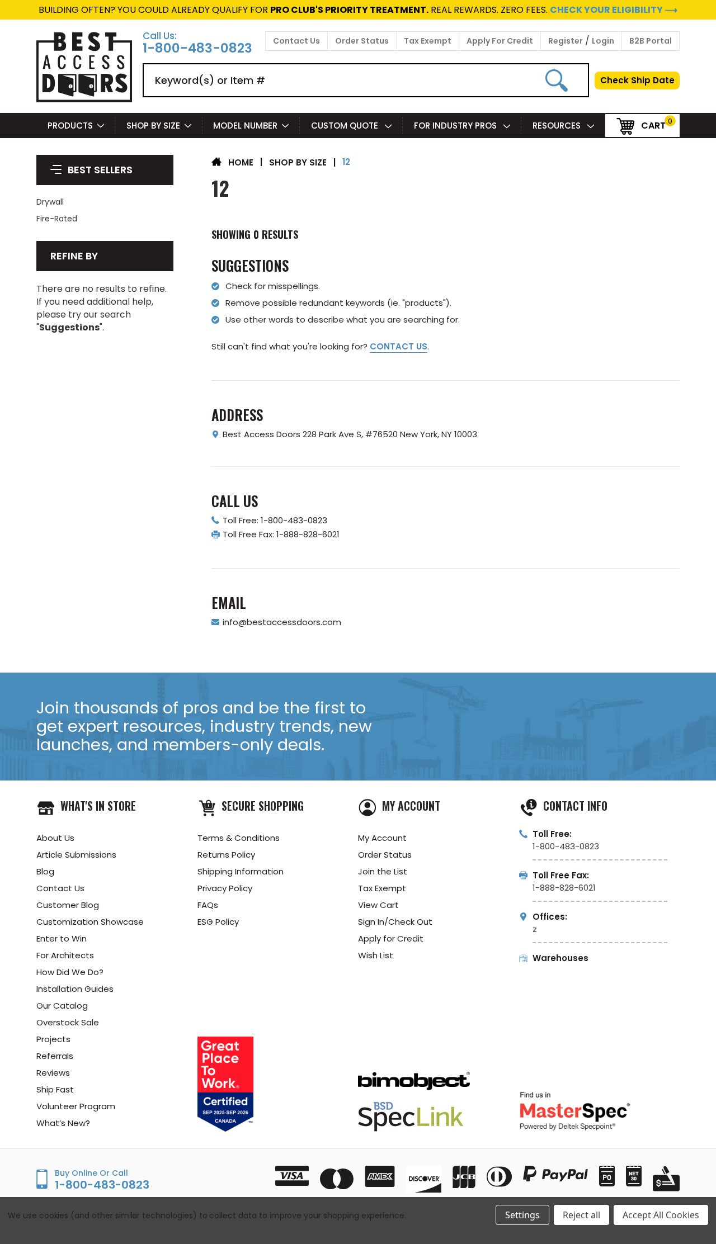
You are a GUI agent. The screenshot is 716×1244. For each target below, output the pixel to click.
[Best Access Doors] (84, 100)
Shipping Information (240, 871)
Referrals (54, 1056)
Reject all (581, 1215)
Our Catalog (62, 1005)
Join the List (382, 871)
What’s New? (63, 1123)
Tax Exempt (427, 40)
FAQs (207, 905)
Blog (45, 871)
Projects (53, 1039)
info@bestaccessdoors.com (282, 622)
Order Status (362, 40)
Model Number (245, 125)
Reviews (53, 1073)
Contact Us (296, 40)
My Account (382, 838)
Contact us (398, 346)
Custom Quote (345, 125)
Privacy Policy (224, 888)
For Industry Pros (456, 125)
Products (70, 125)
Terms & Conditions (238, 838)
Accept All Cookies (661, 1215)
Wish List (375, 955)
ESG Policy (218, 922)
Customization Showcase (90, 922)
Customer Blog (67, 905)
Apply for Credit (390, 938)
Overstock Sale (67, 1022)
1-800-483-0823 (197, 48)
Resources (558, 125)
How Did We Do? (69, 972)
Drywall (50, 201)
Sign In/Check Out (395, 922)
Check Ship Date (637, 80)
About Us (55, 838)
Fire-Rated (56, 218)
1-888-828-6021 (564, 887)
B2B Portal (650, 40)
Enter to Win (61, 938)
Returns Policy (226, 854)
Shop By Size (153, 125)
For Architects (65, 955)
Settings (522, 1215)
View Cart (378, 905)
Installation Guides (75, 989)
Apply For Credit (500, 40)
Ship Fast (55, 1089)
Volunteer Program (75, 1106)
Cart (653, 125)
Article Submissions (76, 854)
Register (565, 40)
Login (603, 40)
